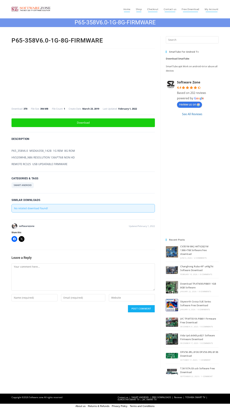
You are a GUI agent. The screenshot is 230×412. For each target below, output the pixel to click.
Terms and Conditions (142, 406)
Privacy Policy (119, 406)
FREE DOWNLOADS (161, 397)
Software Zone (188, 82)
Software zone (36, 397)
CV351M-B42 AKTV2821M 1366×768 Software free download (194, 250)
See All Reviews (192, 114)
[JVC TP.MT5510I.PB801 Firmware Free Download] (172, 322)
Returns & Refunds (98, 406)
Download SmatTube (177, 58)
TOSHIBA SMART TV (195, 397)
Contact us (123, 397)
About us (80, 406)
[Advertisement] (83, 76)
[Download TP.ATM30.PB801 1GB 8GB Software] (172, 287)
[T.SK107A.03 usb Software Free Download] (172, 372)
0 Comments (206, 274)
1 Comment (205, 360)
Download (83, 122)
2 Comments (200, 258)
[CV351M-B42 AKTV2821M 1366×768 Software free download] (172, 252)
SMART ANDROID (23, 185)
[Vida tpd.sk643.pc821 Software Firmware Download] (172, 339)
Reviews (178, 397)
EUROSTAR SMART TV (128, 399)
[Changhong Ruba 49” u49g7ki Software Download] (172, 270)
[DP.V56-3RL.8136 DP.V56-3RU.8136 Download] (172, 355)
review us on (187, 104)
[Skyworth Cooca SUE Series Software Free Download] (172, 305)
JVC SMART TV (149, 399)
